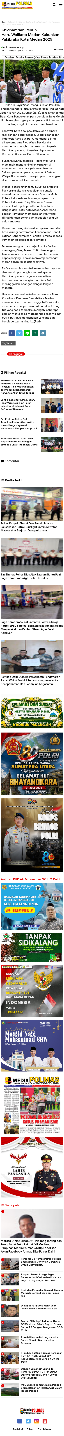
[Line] (27, 333)
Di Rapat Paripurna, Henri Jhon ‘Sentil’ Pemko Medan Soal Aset (39, 1307)
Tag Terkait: (8, 343)
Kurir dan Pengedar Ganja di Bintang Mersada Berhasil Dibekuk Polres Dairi (42, 1293)
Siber (30, 1429)
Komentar (59, 49)
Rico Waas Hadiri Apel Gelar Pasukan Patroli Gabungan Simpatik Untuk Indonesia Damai (19, 441)
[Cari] (54, 5)
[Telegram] (43, 333)
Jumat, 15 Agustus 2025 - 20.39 (21, 51)
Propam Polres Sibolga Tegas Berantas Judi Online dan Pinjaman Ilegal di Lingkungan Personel (41, 1277)
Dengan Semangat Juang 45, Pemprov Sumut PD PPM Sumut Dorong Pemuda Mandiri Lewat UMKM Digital (39, 1373)
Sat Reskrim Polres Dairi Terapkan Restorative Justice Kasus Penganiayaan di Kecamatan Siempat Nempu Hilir (19, 424)
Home (4, 22)
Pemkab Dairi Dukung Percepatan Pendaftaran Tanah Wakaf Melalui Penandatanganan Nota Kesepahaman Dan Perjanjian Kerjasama (30, 680)
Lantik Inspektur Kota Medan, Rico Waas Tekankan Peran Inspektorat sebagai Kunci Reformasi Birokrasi (18, 404)
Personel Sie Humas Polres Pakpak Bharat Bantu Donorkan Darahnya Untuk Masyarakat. (41, 1261)
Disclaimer (44, 1429)
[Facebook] (12, 333)
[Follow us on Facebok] (20, 1421)
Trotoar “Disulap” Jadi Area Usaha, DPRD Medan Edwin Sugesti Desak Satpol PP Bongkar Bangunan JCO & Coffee (42, 1326)
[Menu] (61, 4)
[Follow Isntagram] (36, 1421)
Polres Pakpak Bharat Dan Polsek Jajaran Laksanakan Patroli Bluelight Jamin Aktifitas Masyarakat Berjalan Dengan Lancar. (29, 527)
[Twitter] (19, 333)
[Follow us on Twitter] (28, 1421)
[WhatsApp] (35, 333)
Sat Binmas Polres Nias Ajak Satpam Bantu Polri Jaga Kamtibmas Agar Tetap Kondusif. (31, 576)
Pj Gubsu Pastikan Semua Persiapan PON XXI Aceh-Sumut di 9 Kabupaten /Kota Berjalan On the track (41, 1357)
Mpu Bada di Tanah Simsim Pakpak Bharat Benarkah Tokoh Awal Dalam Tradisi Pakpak (41, 1387)
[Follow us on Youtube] (45, 1421)
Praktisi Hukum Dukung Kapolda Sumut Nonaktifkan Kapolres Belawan (40, 1340)
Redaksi (18, 1429)
